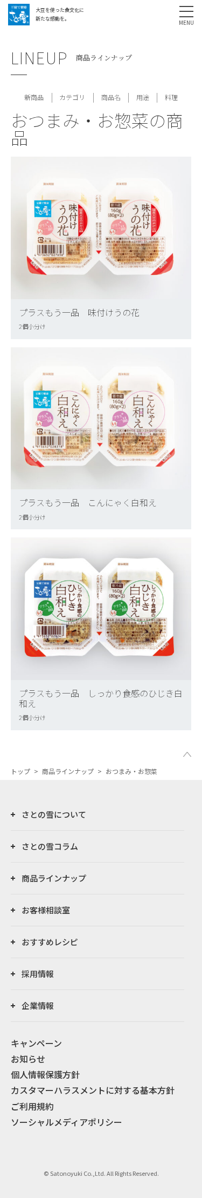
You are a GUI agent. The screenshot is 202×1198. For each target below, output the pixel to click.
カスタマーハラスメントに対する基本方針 (93, 1089)
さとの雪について (54, 814)
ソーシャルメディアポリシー (66, 1121)
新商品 (34, 97)
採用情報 (38, 973)
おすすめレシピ (50, 941)
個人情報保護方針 (45, 1074)
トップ (20, 771)
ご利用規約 (32, 1106)
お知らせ (28, 1058)
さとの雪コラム (50, 846)
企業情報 (38, 1005)
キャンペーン (36, 1043)
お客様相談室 (46, 910)
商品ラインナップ (68, 771)
